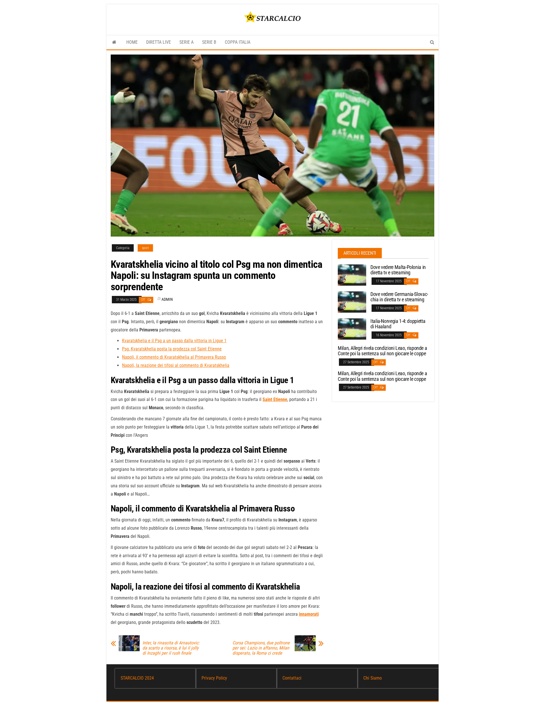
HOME (132, 42)
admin (167, 299)
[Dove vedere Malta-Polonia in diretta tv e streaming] (352, 274)
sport (145, 248)
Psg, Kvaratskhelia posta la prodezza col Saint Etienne (172, 349)
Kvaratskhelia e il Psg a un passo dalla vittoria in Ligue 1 (174, 340)
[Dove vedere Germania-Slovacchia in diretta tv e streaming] (352, 301)
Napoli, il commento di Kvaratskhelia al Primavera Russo (174, 357)
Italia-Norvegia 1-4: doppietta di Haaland (397, 324)
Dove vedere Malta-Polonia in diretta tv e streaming (398, 270)
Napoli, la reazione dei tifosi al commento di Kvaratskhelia (175, 365)
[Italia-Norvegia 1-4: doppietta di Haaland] (352, 328)
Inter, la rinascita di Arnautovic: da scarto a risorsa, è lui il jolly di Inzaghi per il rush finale (171, 648)
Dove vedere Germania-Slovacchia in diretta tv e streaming (399, 297)
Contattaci (291, 678)
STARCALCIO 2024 (137, 678)
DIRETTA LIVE (158, 42)
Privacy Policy (214, 678)
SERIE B (209, 42)
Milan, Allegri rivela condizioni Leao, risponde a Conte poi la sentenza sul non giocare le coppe (382, 351)
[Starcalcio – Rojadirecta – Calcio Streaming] (114, 42)
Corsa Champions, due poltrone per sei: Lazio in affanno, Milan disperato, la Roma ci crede (261, 648)
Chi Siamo (372, 678)
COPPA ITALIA (237, 42)
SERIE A (186, 42)
